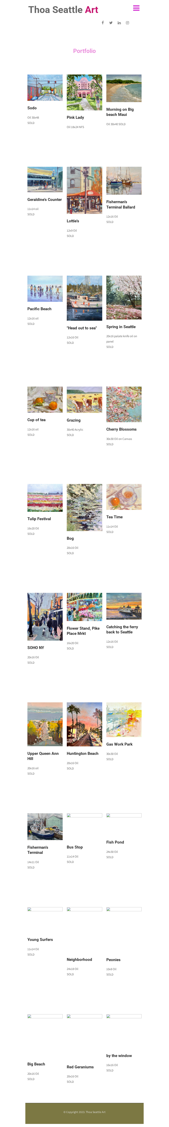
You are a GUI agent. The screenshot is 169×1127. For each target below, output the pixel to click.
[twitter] (111, 23)
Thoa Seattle (63, 9)
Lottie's (73, 221)
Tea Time (114, 517)
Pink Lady (75, 117)
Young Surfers (40, 939)
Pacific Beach (39, 309)
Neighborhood (79, 959)
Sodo (32, 108)
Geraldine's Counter (44, 199)
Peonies (113, 959)
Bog (70, 538)
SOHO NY (35, 647)
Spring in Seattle (121, 326)
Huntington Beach (83, 753)
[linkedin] (119, 23)
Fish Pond (115, 842)
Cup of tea (36, 419)
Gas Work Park (119, 744)
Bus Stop (75, 847)
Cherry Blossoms (121, 429)
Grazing (74, 420)
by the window (119, 1055)
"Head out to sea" (82, 328)
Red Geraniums (80, 1067)
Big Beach (36, 1064)
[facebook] (102, 23)
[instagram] (127, 23)
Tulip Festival (39, 518)
